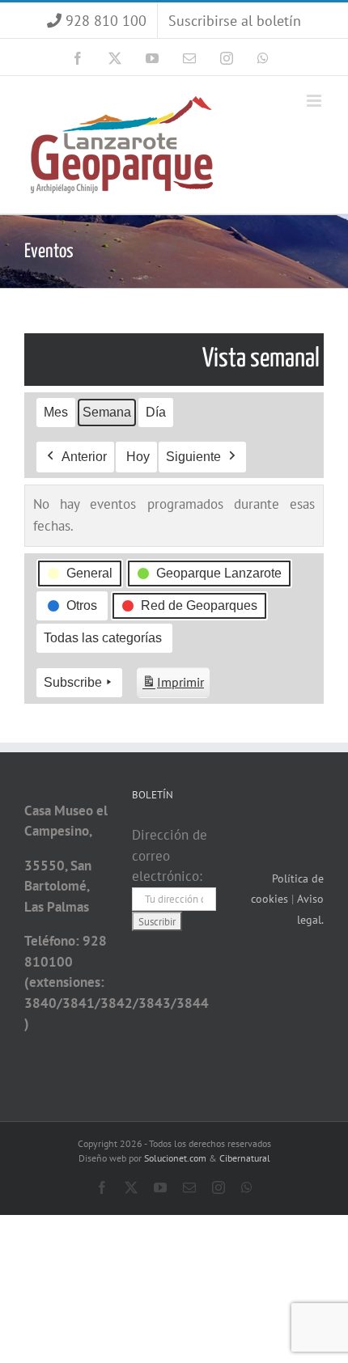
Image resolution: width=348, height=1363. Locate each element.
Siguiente (193, 457)
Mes (56, 412)
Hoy (138, 457)
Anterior (84, 457)
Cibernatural (244, 1158)
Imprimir (173, 686)
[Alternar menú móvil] (315, 100)
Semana (107, 412)
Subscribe (73, 682)
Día (156, 412)
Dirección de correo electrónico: (169, 855)
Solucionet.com (175, 1158)
